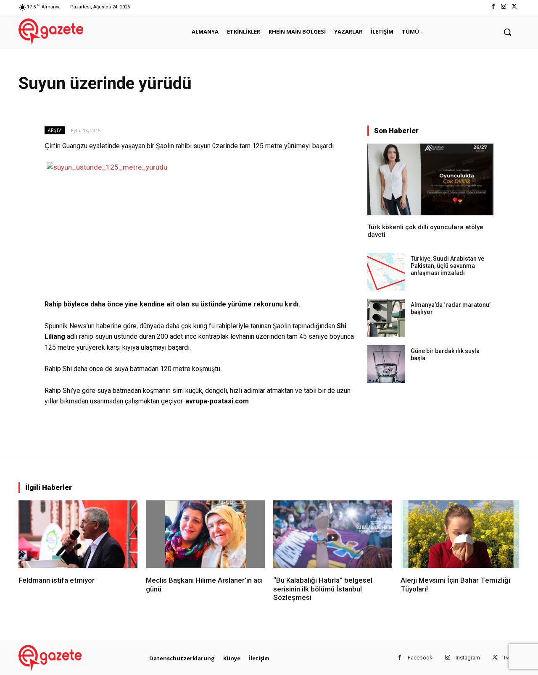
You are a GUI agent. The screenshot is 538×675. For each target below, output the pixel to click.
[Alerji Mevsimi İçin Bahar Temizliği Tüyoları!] (460, 534)
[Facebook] (493, 7)
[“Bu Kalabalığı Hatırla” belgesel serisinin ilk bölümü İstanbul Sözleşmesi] (332, 534)
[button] (507, 32)
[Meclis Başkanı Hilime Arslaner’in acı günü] (205, 534)
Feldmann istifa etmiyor (56, 580)
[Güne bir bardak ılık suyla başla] (386, 364)
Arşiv (54, 130)
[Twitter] (514, 7)
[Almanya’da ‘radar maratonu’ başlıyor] (386, 318)
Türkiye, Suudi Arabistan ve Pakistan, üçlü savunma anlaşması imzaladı (447, 265)
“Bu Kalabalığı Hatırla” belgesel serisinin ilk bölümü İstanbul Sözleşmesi (322, 589)
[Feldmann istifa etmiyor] (77, 534)
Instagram (468, 657)
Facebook (420, 657)
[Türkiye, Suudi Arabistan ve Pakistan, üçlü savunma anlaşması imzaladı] (386, 271)
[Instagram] (503, 7)
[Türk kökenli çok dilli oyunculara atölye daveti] (430, 179)
